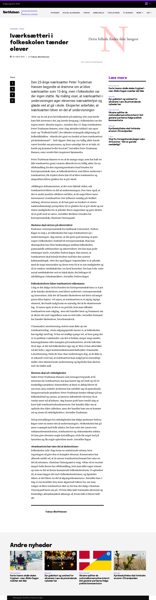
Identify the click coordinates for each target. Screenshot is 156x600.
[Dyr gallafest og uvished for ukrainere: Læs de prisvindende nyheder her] (61, 560)
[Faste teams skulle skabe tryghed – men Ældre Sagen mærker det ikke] (26, 560)
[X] (12, 89)
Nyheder (112, 97)
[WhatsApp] (12, 100)
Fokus (21, 29)
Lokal (111, 137)
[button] (150, 4)
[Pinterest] (12, 94)
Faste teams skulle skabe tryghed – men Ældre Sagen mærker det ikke (24, 578)
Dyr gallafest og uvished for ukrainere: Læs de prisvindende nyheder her (125, 102)
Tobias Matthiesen (40, 57)
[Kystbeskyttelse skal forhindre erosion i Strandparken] (130, 560)
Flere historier (114, 86)
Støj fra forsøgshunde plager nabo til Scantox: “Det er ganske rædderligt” (127, 142)
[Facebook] (12, 83)
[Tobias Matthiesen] (37, 512)
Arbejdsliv (14, 29)
